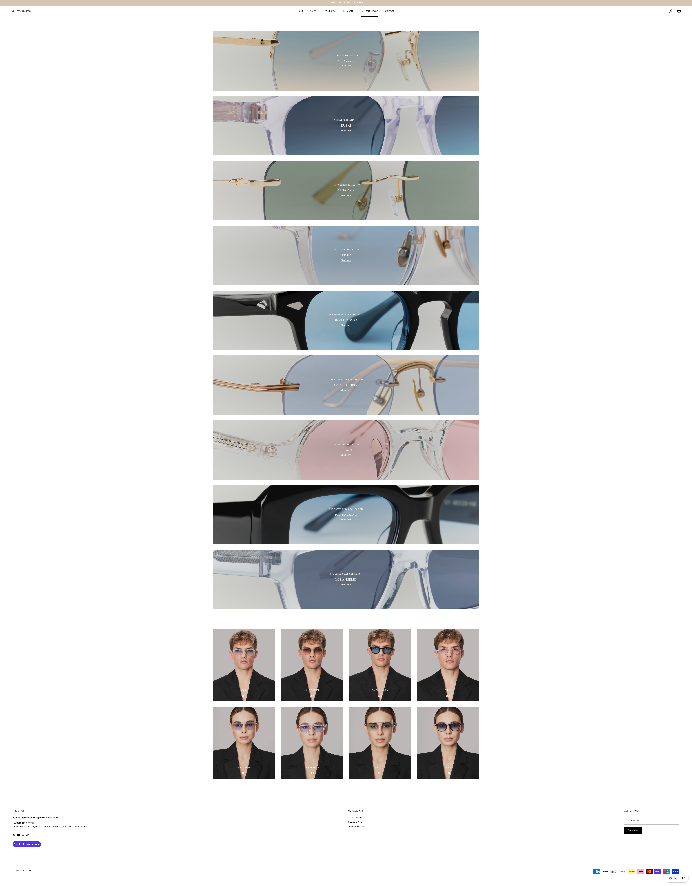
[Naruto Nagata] (21, 11)
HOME (300, 11)
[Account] (670, 11)
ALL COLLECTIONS (369, 11)
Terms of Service (356, 826)
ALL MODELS (348, 11)
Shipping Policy (355, 822)
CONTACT (389, 11)
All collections (355, 817)
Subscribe (633, 830)
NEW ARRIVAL (329, 11)
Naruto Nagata (26, 870)
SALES (313, 11)
